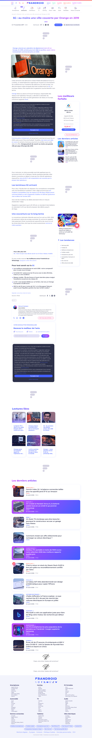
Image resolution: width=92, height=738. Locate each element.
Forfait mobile (77, 3)
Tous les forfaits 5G (71, 134)
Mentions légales (22, 732)
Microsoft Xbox (42, 691)
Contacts (39, 732)
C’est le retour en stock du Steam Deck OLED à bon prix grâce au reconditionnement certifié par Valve (45, 567)
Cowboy (67, 715)
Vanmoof (67, 723)
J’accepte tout (34, 130)
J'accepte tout (34, 376)
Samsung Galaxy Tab (43, 721)
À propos (32, 732)
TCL (39, 708)
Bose (66, 702)
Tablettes (40, 714)
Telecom (19, 14)
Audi (12, 701)
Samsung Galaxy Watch (17, 722)
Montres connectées (17, 714)
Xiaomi (13, 696)
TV (38, 699)
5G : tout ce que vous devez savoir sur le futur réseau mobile (33, 253)
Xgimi (39, 710)
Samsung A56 (65, 245)
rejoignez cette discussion (28, 260)
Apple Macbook (69, 688)
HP (66, 693)
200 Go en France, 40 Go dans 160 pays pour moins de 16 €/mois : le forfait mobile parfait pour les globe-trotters (71, 152)
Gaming (39, 685)
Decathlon (68, 717)
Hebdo (30, 331)
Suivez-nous (58, 24)
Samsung (40, 706)
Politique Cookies (49, 732)
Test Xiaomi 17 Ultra (67, 726)
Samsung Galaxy (15, 693)
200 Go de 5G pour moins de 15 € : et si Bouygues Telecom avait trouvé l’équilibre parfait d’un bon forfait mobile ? (33, 287)
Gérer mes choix (33, 133)
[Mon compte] (23, 3)
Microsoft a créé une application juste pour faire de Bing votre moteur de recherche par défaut (45, 614)
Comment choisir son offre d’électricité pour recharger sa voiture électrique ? (44, 537)
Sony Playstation (42, 695)
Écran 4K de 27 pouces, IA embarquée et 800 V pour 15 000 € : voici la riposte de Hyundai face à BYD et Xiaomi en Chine (45, 644)
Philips (40, 704)
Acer (66, 687)
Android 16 (78, 726)
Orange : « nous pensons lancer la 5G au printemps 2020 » (48, 451)
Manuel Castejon (23, 306)
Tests (54, 3)
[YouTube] (47, 682)
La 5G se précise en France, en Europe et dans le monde (33, 451)
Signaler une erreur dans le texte (21, 293)
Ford (12, 704)
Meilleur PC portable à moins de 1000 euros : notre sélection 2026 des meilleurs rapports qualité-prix (44, 552)
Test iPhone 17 (55, 726)
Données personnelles (64, 732)
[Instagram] (39, 682)
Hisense (40, 701)
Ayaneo (40, 688)
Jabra (66, 703)
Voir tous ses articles (45, 318)
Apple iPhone (14, 687)
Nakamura (68, 721)
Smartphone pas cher (67, 254)
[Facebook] (42, 682)
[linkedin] (23, 318)
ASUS (39, 687)
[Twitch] (50, 682)
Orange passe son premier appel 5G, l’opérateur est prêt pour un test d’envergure (19, 451)
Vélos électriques (70, 714)
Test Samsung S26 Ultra (60, 729)
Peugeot (13, 707)
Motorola (13, 691)
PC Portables (68, 685)
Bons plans (67, 3)
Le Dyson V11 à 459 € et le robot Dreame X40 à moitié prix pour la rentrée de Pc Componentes (19, 428)
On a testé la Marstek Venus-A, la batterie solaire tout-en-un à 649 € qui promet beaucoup (42, 506)
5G (49, 86)
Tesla (12, 710)
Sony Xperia (14, 695)
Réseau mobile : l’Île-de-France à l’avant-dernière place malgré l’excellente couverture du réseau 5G (34, 278)
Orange (14, 93)
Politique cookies (18, 127)
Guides (59, 3)
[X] (36, 682)
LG (39, 702)
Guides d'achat (30, 548)
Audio (66, 699)
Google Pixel (14, 688)
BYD (12, 702)
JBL (66, 704)
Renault (13, 708)
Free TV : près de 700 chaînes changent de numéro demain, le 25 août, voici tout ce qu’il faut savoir (71, 159)
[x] (14, 318)
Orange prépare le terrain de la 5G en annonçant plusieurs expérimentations (34, 428)
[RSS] (44, 682)
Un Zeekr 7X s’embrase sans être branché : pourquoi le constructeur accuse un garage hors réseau (43, 521)
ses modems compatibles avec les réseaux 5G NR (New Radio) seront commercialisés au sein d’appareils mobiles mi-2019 (33, 192)
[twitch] (17, 318)
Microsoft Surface (69, 695)
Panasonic (40, 703)
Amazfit (13, 715)
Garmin (13, 719)
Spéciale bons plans (43, 331)
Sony (39, 707)
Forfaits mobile (65, 252)
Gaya (66, 718)
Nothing (67, 706)
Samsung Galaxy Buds (71, 707)
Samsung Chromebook (71, 696)
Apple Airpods (68, 701)
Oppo (12, 692)
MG (12, 706)
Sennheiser (68, 708)
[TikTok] (53, 682)
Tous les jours (19, 331)
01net (26, 99)
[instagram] (20, 318)
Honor (66, 692)
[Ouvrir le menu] (12, 3)
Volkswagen (14, 711)
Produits (29, 502)
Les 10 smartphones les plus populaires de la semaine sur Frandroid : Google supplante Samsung (44, 629)
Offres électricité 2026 (67, 263)
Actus (49, 3)
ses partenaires (17, 122)
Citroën (13, 703)
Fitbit (12, 718)
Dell (66, 689)
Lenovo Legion (42, 689)
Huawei (13, 689)
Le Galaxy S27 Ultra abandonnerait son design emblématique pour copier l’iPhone (44, 583)
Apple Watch (14, 717)
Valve (39, 696)
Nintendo (40, 692)
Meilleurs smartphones (67, 250)
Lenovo (67, 691)
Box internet (65, 260)
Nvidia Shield (41, 693)
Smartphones (14, 685)
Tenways (67, 722)
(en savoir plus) (21, 118)
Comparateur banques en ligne (33, 729)
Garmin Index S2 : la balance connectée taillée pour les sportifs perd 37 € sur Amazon (44, 490)
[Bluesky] (56, 682)
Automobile (14, 699)
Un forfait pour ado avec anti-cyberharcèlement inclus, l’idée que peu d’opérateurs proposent (71, 143)
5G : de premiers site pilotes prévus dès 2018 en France (48, 428)
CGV (74, 732)
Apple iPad (41, 715)
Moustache (68, 719)
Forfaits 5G (64, 247)
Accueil (14, 14)
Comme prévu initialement (20, 138)
